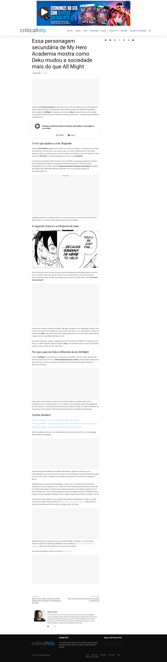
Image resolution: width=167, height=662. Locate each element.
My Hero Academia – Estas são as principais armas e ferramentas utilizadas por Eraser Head (65, 423)
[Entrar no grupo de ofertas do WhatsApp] (83, 14)
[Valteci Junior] (39, 619)
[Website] (58, 626)
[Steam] (51, 626)
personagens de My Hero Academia (72, 502)
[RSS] (119, 40)
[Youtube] (133, 40)
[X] (55, 626)
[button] (150, 31)
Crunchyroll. (67, 551)
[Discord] (105, 40)
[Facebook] (110, 40)
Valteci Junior (37, 73)
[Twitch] (124, 40)
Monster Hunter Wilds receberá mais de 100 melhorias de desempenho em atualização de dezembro (46, 601)
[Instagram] (48, 626)
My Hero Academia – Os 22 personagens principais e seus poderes (57, 420)
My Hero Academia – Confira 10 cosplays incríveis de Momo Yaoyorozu (58, 427)
